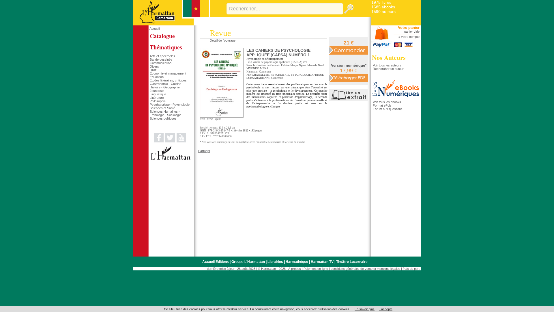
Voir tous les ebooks (387, 102)
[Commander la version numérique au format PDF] (348, 77)
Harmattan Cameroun (258, 71)
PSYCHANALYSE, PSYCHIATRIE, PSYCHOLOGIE (278, 74)
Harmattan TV (322, 262)
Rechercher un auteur (388, 68)
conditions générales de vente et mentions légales (365, 268)
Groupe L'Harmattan (248, 262)
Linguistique (158, 94)
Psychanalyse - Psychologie (170, 104)
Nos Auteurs (389, 57)
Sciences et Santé (162, 108)
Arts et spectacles (162, 56)
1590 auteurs (383, 11)
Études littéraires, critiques (168, 80)
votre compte (410, 36)
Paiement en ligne (316, 268)
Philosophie (158, 101)
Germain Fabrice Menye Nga (287, 65)
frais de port (411, 268)
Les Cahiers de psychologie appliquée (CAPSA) (274, 62)
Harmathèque (297, 262)
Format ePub (382, 105)
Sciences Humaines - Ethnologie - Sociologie (165, 113)
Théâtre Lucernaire (352, 262)
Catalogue (162, 36)
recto (202, 119)
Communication (160, 63)
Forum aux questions (388, 109)
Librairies (275, 262)
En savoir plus (365, 309)
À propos (294, 268)
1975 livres (381, 2)
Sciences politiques (163, 118)
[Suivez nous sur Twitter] (170, 141)
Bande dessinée (161, 59)
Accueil (154, 28)
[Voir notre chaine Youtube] (181, 141)
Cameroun (277, 77)
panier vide (412, 31)
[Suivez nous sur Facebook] (159, 141)
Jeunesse (157, 90)
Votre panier (409, 27)
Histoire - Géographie (165, 87)
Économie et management (168, 73)
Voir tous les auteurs (387, 65)
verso (210, 119)
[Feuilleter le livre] (349, 100)
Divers (154, 66)
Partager (204, 151)
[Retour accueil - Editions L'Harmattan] (171, 24)
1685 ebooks (383, 7)
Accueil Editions (215, 262)
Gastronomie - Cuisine (165, 84)
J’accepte (385, 309)
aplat (218, 119)
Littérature (157, 97)
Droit (153, 70)
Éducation (157, 77)
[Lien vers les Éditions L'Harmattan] (170, 159)
